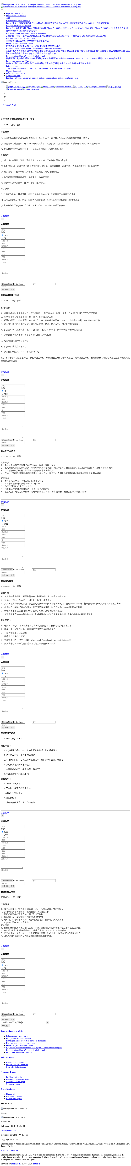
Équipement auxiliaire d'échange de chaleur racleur (26, 1050)
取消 (12, 290)
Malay (51, 87)
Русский (35, 89)
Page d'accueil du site (14, 13)
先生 (6, 235)
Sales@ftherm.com (8, 1130)
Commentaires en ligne (15, 1082)
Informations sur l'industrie (17, 1064)
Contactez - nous (13, 1084)
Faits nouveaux (7, 1057)
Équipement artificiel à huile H (18, 1038)
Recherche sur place (14, 1099)
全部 (8, 18)
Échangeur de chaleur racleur (18, 1036)
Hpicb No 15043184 (9, 1150)
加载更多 (5, 1026)
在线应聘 (5, 216)
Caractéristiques (8, 1089)
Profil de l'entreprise (14, 1077)
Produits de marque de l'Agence (19, 1052)
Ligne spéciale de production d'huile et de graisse (26, 1041)
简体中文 (21, 87)
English (37, 87)
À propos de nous (8, 1072)
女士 (6, 238)
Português (101, 87)
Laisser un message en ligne (17, 1079)
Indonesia (68, 87)
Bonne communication (15, 1062)
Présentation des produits (12, 1031)
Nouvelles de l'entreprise (16, 1067)
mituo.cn (36, 1164)
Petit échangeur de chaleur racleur (19, 1045)
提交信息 (5, 290)
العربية (84, 87)
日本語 (118, 87)
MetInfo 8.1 (16, 1164)
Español (18, 89)
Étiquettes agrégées (14, 1096)
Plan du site (10, 1094)
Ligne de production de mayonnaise (20, 1043)
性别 (3, 232)
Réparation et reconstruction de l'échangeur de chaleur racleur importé (34, 1048)
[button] (5, 105)
